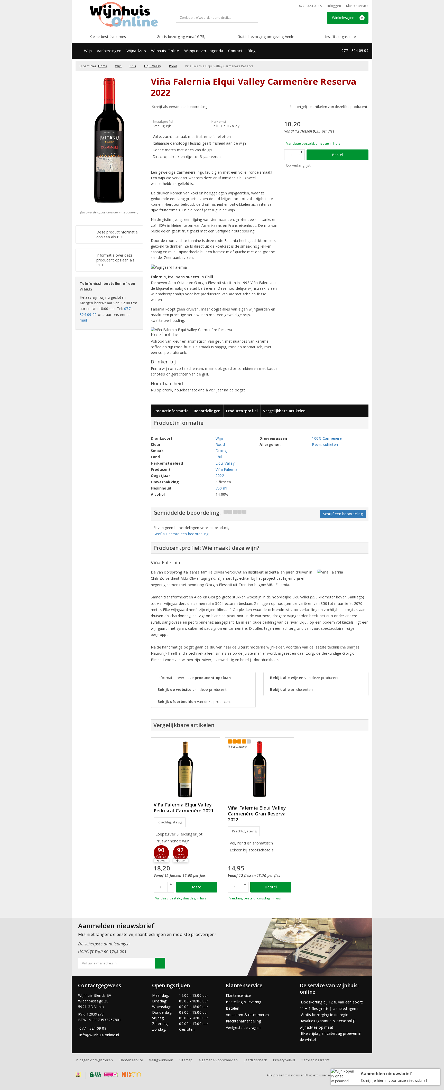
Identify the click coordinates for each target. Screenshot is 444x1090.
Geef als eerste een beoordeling (181, 533)
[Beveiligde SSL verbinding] (111, 1074)
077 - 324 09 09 (310, 6)
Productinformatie (171, 410)
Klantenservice (357, 6)
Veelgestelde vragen (243, 1027)
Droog (221, 450)
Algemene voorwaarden (218, 1060)
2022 (220, 475)
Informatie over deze (194, 677)
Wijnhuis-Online (165, 50)
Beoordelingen (207, 410)
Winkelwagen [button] (347, 17)
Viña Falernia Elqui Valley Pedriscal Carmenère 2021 (184, 808)
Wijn (88, 50)
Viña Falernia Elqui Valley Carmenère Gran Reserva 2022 (257, 814)
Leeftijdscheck (255, 1060)
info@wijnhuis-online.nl (99, 1034)
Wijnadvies (136, 50)
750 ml (221, 488)
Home (102, 66)
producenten (291, 689)
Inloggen (334, 6)
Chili (133, 66)
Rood (173, 66)
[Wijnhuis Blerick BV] (124, 14)
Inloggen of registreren (94, 1060)
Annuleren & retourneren (247, 1014)
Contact (235, 50)
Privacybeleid (284, 1060)
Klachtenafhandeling (243, 1021)
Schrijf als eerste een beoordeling (179, 106)
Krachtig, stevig (170, 822)
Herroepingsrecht (315, 1060)
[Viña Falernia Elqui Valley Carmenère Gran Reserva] (259, 769)
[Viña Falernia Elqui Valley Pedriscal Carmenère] (185, 769)
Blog (251, 50)
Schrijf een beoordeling (343, 513)
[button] (161, 853)
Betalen (232, 1008)
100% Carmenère (327, 438)
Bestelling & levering (243, 1001)
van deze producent (192, 689)
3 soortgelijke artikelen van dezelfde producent (328, 106)
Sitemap (186, 1060)
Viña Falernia (226, 469)
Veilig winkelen (161, 1060)
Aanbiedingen (109, 50)
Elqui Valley (152, 66)
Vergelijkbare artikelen (284, 410)
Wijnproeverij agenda (203, 50)
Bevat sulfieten (325, 444)
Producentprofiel (242, 410)
